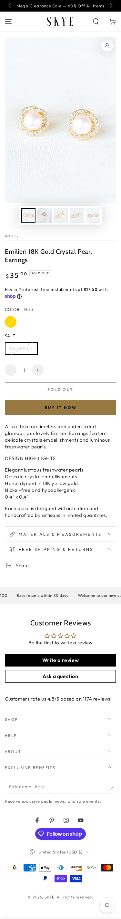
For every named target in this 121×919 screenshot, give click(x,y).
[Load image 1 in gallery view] (28, 215)
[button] (95, 21)
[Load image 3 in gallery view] (61, 215)
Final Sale (21, 348)
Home (10, 236)
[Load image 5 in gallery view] (93, 215)
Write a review (60, 660)
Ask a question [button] (60, 676)
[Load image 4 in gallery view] (77, 215)
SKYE (50, 897)
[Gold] (10, 322)
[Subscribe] (112, 787)
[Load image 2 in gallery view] (44, 215)
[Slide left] (10, 6)
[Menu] (8, 21)
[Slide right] (110, 6)
